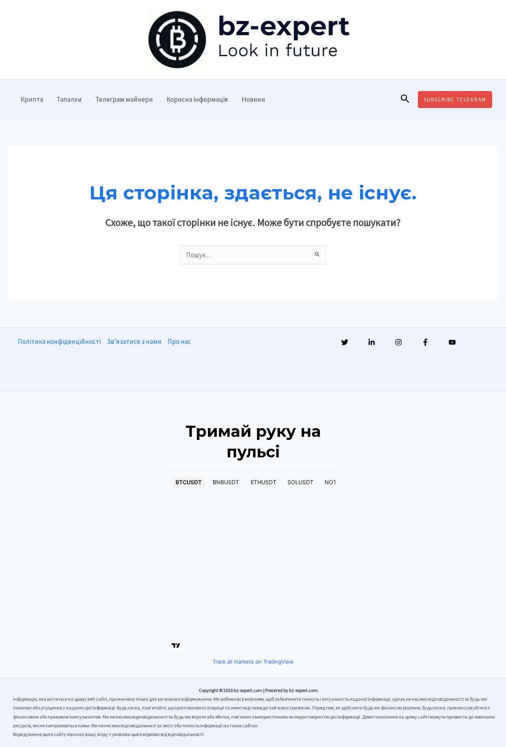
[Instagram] (398, 342)
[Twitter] (344, 342)
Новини (253, 99)
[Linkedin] (371, 342)
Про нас (179, 341)
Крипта (32, 99)
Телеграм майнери (124, 99)
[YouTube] (452, 342)
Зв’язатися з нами (134, 341)
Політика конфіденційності (59, 341)
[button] (405, 99)
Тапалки (69, 99)
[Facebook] (425, 342)
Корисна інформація (197, 99)
